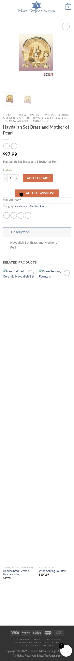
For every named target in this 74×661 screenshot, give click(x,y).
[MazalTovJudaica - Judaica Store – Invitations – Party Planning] (37, 7)
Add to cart (38, 178)
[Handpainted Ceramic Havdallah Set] (19, 416)
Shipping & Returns (27, 642)
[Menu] (5, 7)
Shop (6, 115)
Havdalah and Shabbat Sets (27, 121)
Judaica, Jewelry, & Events (34, 115)
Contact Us (52, 642)
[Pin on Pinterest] (28, 215)
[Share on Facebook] (6, 215)
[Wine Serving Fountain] (55, 416)
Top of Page (21, 639)
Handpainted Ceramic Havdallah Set (16, 573)
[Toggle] (7, 232)
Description (20, 232)
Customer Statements (37, 645)
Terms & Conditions (46, 639)
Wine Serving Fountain (53, 571)
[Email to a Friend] (21, 215)
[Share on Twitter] (13, 215)
